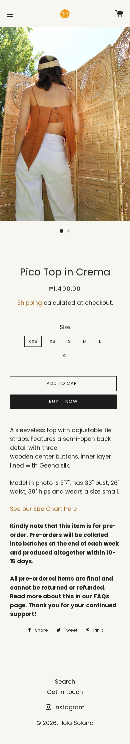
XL (65, 355)
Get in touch (65, 692)
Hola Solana (76, 723)
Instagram (69, 707)
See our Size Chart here (43, 509)
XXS (33, 341)
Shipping (29, 303)
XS (53, 341)
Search (65, 682)
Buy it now (63, 401)
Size (65, 327)
